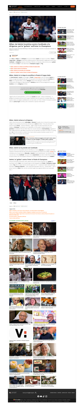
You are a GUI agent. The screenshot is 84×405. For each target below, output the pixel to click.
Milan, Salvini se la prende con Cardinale (20, 70)
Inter (11, 203)
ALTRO (65, 6)
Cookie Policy (27, 401)
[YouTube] (41, 397)
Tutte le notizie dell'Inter (14, 218)
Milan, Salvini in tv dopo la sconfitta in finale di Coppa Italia (25, 66)
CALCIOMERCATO (28, 6)
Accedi (72, 6)
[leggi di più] (55, 56)
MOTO (47, 6)
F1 (43, 6)
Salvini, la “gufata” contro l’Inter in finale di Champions (24, 72)
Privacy (24, 401)
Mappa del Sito (64, 392)
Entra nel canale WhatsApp (33, 92)
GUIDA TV (60, 6)
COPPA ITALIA (17, 14)
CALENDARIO (23, 9)
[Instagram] (46, 397)
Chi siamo (16, 401)
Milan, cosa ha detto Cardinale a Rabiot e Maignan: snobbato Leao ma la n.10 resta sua (28, 212)
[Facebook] (38, 397)
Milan (15, 203)
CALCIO (20, 6)
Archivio (73, 392)
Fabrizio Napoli (15, 55)
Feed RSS (69, 392)
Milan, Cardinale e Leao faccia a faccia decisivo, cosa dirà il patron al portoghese (26, 210)
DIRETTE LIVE (37, 6)
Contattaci (59, 392)
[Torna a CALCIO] (10, 9)
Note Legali (20, 401)
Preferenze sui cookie (33, 401)
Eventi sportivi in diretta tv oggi (65, 131)
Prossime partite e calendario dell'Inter (17, 216)
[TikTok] (44, 397)
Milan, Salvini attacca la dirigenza (19, 68)
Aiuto (38, 401)
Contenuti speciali (53, 392)
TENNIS (53, 6)
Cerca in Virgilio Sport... (29, 392)
